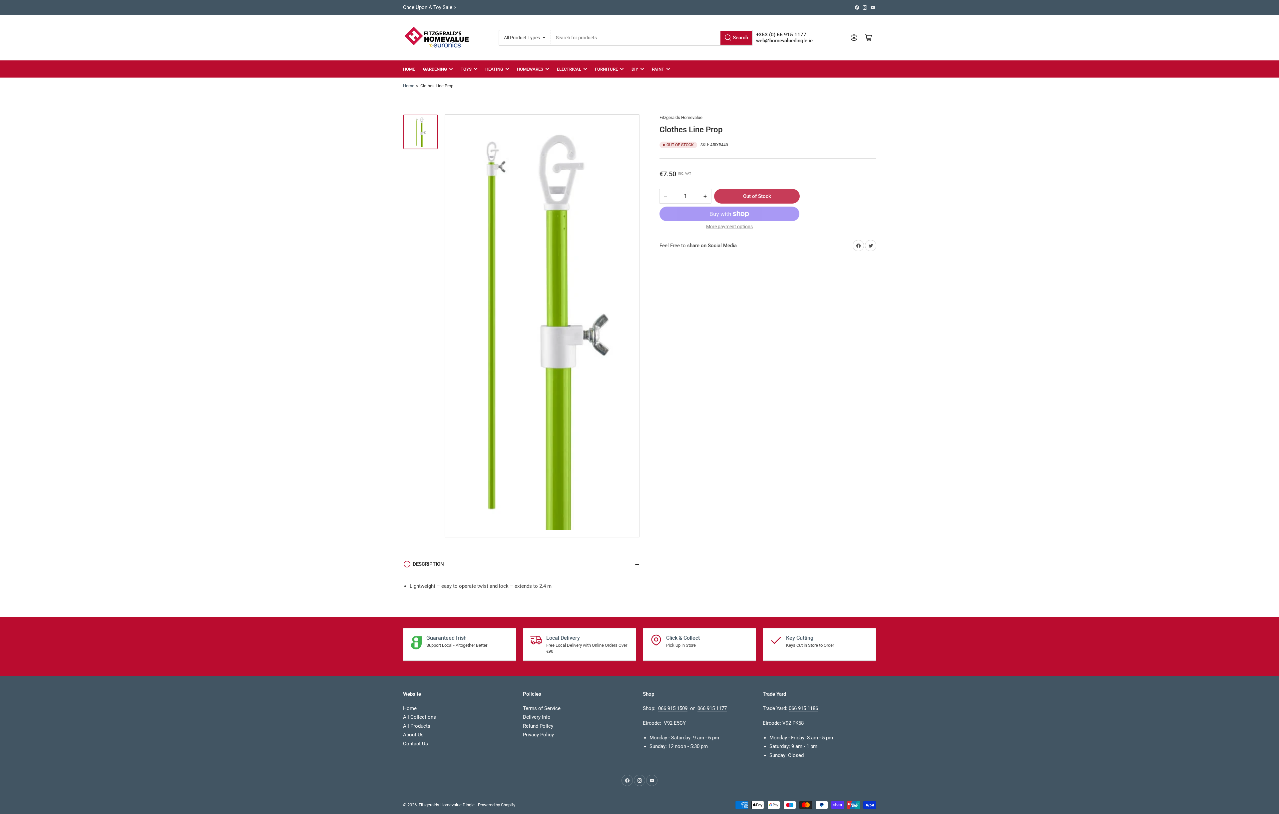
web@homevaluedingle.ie (784, 41)
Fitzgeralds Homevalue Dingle (447, 804)
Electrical (569, 69)
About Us (413, 735)
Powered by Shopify (496, 804)
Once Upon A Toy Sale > (429, 7)
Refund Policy (538, 726)
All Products (416, 726)
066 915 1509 (672, 708)
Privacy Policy (538, 735)
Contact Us (415, 744)
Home (409, 69)
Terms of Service (542, 708)
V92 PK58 (793, 723)
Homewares (530, 69)
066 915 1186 (803, 708)
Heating (494, 69)
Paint (658, 69)
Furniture (606, 69)
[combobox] (651, 38)
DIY (635, 69)
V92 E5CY (675, 723)
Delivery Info (537, 717)
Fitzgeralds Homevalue (680, 117)
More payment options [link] (729, 226)
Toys (466, 69)
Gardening (435, 69)
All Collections (419, 717)
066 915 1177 (712, 708)
